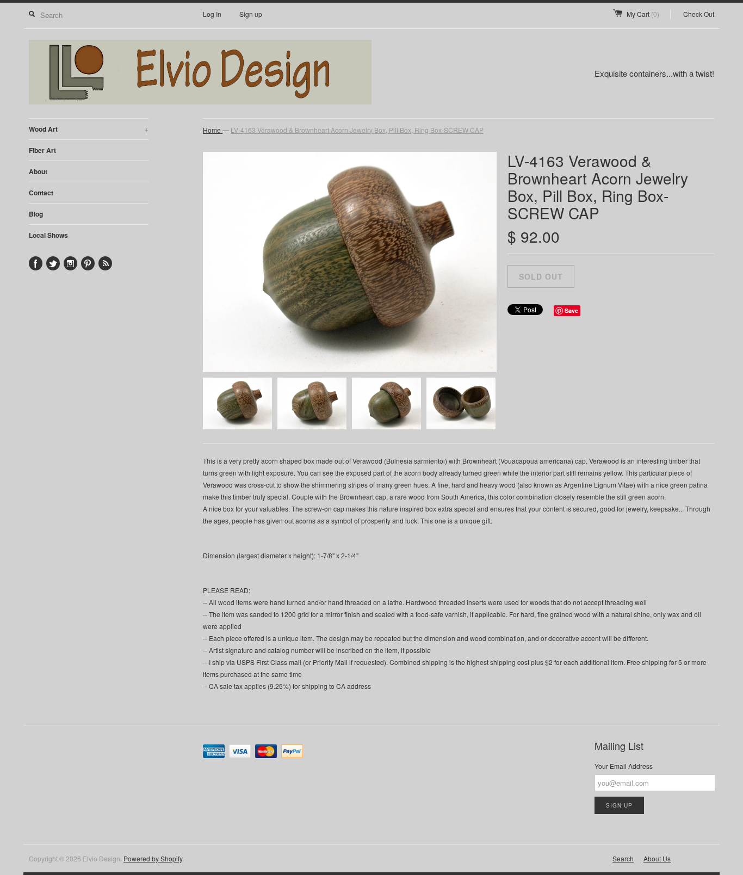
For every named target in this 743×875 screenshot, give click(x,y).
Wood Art (88, 129)
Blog (36, 214)
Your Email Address (624, 766)
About (38, 171)
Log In (212, 14)
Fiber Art (42, 150)
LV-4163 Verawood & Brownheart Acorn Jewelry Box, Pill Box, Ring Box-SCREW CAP (357, 129)
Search (623, 858)
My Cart (643, 14)
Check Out (698, 14)
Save (571, 310)
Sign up (250, 14)
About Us (657, 858)
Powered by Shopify (152, 858)
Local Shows (48, 235)
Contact (41, 193)
